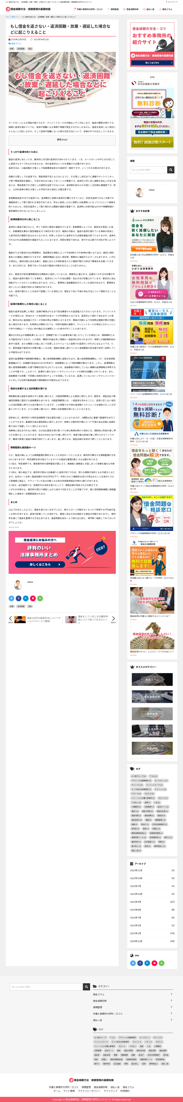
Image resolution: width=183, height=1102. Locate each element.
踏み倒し (136, 846)
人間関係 (136, 807)
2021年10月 (136, 894)
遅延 (30, 49)
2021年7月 (135, 917)
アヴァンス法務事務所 (141, 781)
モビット (163, 798)
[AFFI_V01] (91, 1080)
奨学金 (135, 829)
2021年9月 (135, 901)
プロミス (149, 794)
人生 (157, 802)
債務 (148, 820)
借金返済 (137, 820)
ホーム (56, 1090)
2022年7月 (135, 886)
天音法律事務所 (159, 824)
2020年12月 (136, 941)
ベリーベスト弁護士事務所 (143, 798)
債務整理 (115, 9)
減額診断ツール (139, 837)
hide (64, 139)
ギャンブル (137, 785)
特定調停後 (155, 837)
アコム (153, 776)
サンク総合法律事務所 (141, 789)
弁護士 (156, 829)
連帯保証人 (159, 846)
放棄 (11, 49)
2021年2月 (135, 925)
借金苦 (161, 815)
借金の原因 (147, 811)
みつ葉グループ (139, 776)
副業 (134, 824)
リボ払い (136, 802)
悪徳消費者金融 (139, 833)
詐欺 (161, 842)
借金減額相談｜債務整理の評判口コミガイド (88, 1099)
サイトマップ (172, 2)
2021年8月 (135, 909)
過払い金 (150, 9)
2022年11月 (136, 870)
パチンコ (136, 794)
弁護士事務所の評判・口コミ (90, 9)
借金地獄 (136, 815)
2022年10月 (136, 878)
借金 (135, 811)
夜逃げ (145, 824)
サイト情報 (69, 1090)
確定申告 (136, 842)
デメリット (160, 789)
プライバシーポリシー (89, 1090)
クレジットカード (154, 785)
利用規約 (125, 1090)
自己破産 (150, 842)
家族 (146, 829)
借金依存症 (162, 811)
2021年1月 (135, 933)
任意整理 (149, 807)
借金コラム (167, 9)
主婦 (147, 802)
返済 (147, 846)
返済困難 (20, 49)
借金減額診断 (133, 9)
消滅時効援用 (156, 833)
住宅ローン (163, 807)
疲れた (168, 837)
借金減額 (149, 815)
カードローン (161, 781)
